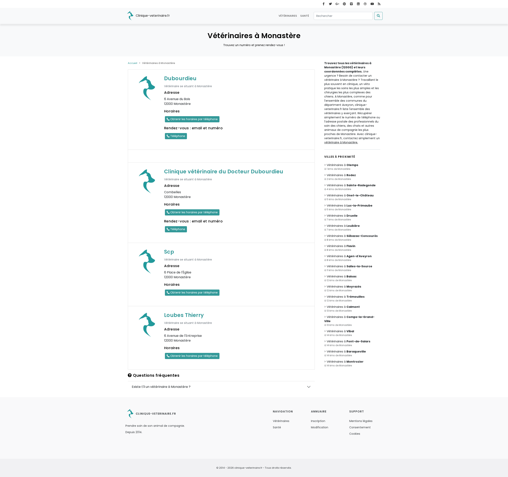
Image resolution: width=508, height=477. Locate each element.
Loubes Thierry (184, 315)
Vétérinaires (288, 15)
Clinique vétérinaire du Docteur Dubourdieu (223, 171)
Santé (304, 15)
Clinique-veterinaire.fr (152, 15)
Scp (169, 251)
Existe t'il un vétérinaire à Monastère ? (161, 386)
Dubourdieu (180, 78)
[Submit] (378, 16)
